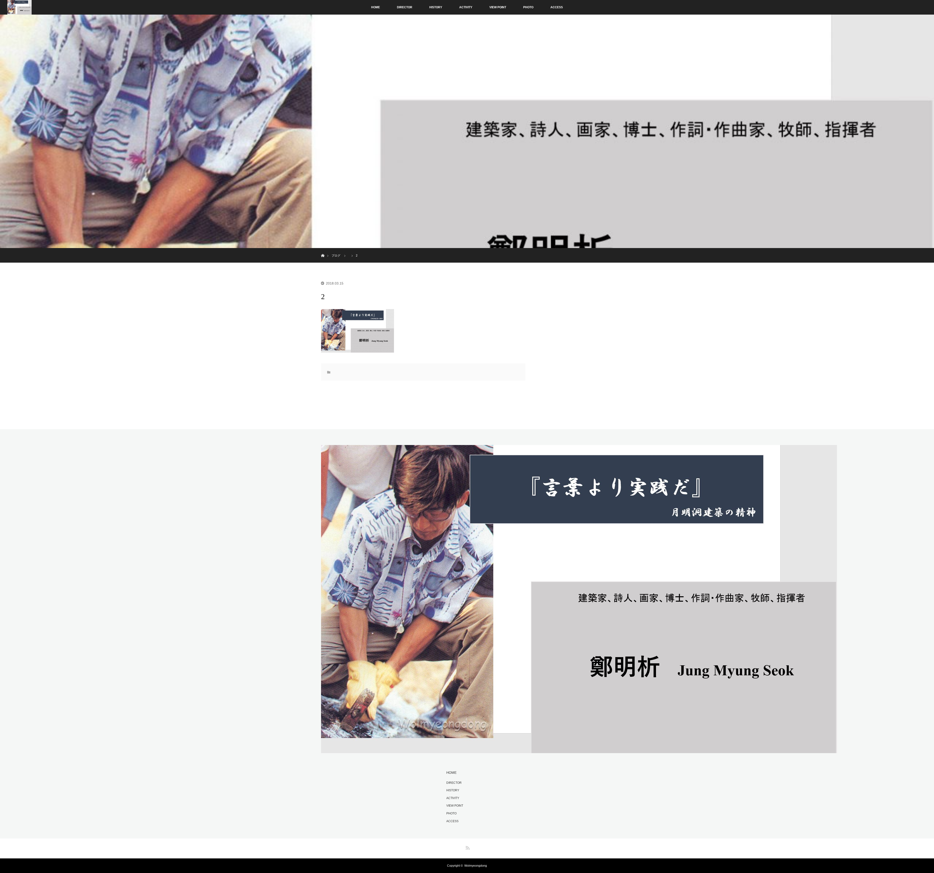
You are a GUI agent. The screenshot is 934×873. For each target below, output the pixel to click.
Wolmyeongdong (475, 865)
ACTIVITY (465, 7)
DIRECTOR (404, 7)
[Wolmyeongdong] (579, 750)
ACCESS (556, 7)
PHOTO (528, 7)
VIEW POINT (497, 7)
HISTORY (435, 7)
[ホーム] (322, 250)
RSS (467, 847)
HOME (375, 7)
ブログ (336, 255)
